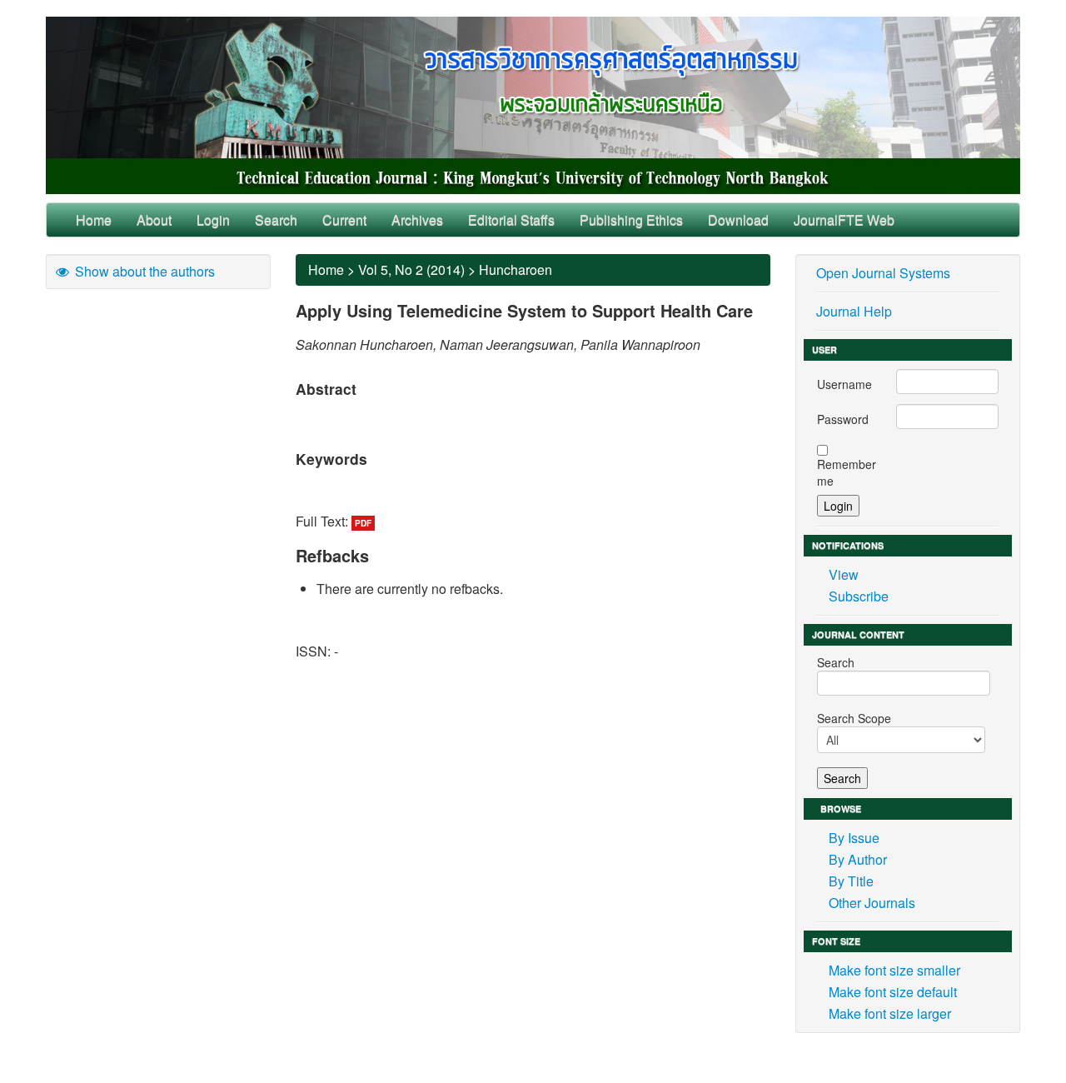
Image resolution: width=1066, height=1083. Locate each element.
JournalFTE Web (844, 219)
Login (213, 219)
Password (843, 419)
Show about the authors (143, 271)
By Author (858, 859)
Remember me (846, 472)
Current (344, 219)
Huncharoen (515, 269)
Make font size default (893, 991)
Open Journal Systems (883, 272)
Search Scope (854, 718)
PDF (363, 523)
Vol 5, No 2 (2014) (411, 269)
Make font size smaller (894, 970)
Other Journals (872, 902)
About (154, 219)
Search (276, 219)
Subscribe (859, 596)
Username (844, 384)
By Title (851, 881)
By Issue (854, 837)
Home (94, 219)
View (844, 574)
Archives (417, 219)
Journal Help (854, 311)
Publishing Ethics (631, 219)
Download (738, 219)
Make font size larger (890, 1013)
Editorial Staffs (511, 219)
